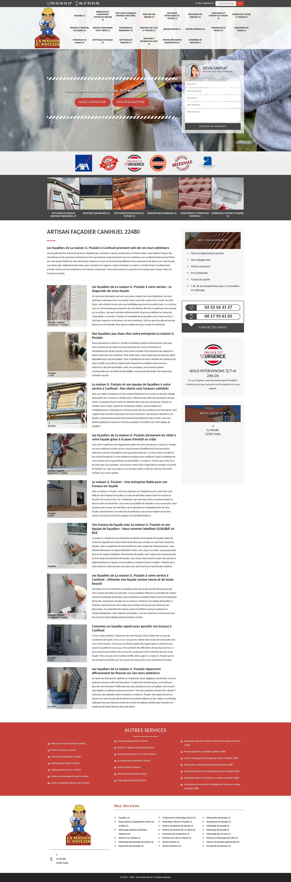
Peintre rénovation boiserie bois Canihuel (70, 783)
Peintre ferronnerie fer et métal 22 (103, 29)
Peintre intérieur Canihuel (63, 750)
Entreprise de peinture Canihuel (133, 741)
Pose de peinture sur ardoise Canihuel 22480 (205, 751)
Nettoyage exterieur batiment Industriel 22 (126, 16)
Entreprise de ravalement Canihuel (134, 761)
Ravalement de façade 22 (241, 29)
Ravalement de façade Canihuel (66, 757)
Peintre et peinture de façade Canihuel (136, 747)
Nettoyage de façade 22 (103, 41)
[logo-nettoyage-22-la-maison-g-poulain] (47, 28)
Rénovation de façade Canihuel (132, 774)
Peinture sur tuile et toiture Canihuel (68, 743)
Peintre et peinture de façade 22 (79, 29)
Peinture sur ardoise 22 (149, 15)
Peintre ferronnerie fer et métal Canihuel (137, 754)
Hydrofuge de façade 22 (80, 41)
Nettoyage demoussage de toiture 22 (172, 16)
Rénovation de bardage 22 (195, 15)
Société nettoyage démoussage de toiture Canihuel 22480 (211, 758)
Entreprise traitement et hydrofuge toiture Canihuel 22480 (211, 771)
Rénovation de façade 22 (218, 29)
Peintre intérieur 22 (195, 29)
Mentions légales (163, 877)
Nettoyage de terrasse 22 (125, 41)
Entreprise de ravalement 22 (126, 29)
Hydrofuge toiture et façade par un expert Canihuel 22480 (211, 778)
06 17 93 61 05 (89, 3)
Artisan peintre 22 (172, 29)
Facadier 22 (79, 16)
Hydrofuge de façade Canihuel (132, 780)
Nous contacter (92, 102)
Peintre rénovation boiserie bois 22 (172, 41)
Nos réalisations (131, 102)
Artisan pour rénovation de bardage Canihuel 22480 (208, 765)
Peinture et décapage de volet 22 (149, 41)
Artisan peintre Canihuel (129, 767)
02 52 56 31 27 (61, 3)
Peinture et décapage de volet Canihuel (69, 776)
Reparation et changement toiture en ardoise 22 (103, 16)
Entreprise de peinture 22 (195, 41)
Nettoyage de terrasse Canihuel (66, 770)
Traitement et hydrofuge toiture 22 (218, 16)
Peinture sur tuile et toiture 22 (149, 29)
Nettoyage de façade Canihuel (65, 763)
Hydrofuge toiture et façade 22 (241, 15)
